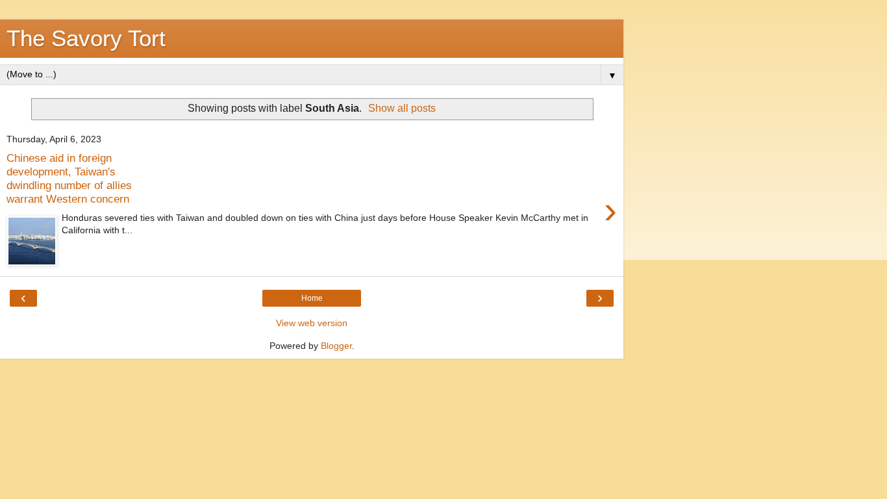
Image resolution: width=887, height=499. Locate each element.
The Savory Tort (86, 38)
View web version (311, 323)
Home (312, 298)
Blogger (336, 345)
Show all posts (402, 108)
